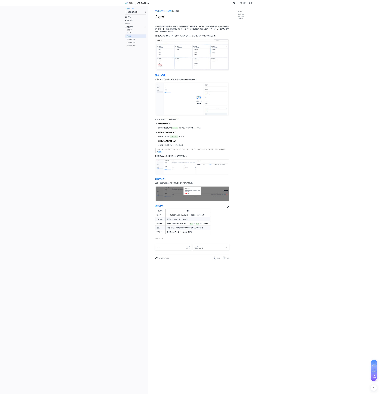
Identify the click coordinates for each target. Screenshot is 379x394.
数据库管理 (129, 20)
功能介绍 (130, 30)
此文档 (159, 152)
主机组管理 (169, 11)
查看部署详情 (131, 45)
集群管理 (128, 17)
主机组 (129, 36)
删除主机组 (160, 178)
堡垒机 (129, 33)
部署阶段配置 (131, 39)
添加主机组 (160, 75)
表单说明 (159, 205)
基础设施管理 (159, 11)
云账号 (127, 24)
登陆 (250, 3)
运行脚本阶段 (131, 42)
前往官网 (243, 3)
